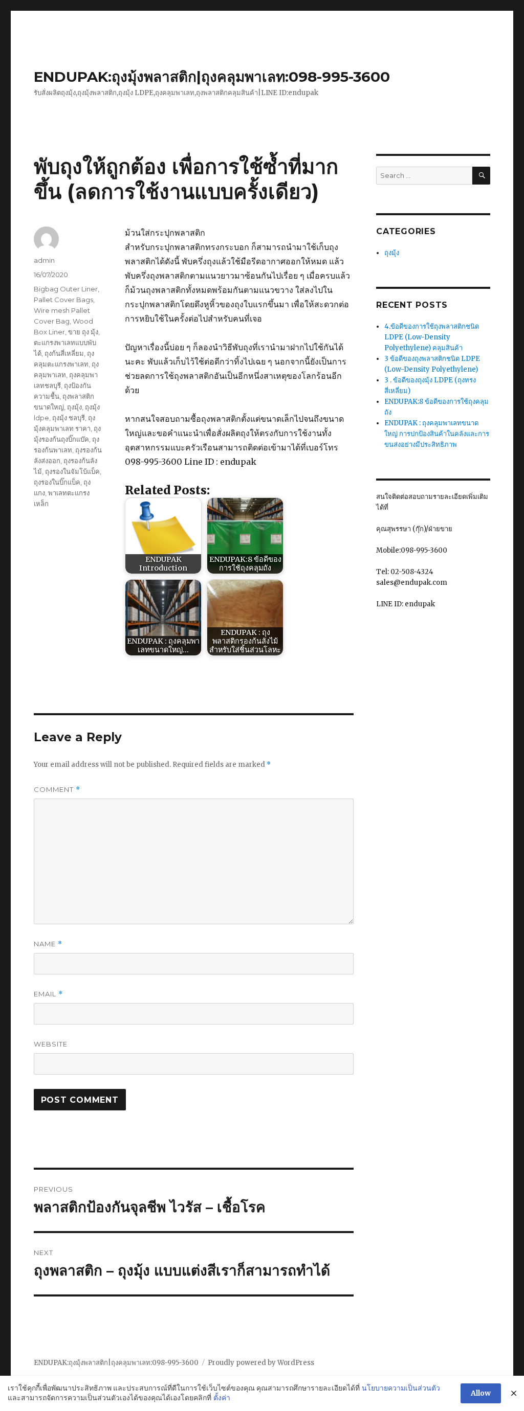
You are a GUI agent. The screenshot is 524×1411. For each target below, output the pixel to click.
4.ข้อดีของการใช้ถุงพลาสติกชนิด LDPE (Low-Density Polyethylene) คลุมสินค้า (431, 337)
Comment (57, 789)
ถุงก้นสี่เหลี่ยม (64, 353)
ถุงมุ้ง (74, 407)
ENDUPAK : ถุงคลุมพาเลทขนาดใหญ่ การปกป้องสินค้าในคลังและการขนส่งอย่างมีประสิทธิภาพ (436, 434)
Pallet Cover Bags (63, 299)
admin (44, 260)
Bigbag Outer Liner (66, 289)
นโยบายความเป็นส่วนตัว (401, 1388)
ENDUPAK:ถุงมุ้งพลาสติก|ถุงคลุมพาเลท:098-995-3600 (212, 76)
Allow (481, 1393)
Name (48, 944)
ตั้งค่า (221, 1397)
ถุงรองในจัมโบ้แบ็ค (72, 471)
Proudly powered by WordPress (261, 1362)
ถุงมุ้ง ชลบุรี (68, 418)
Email (48, 994)
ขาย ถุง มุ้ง (83, 332)
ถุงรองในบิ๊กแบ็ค (57, 482)
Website (51, 1044)
